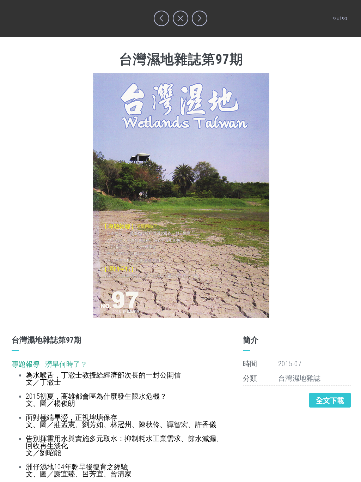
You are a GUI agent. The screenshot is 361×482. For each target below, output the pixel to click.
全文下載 (330, 400)
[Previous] (161, 18)
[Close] (180, 18)
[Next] (199, 18)
